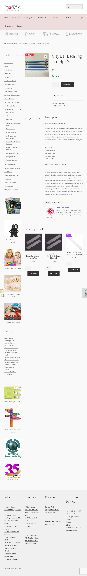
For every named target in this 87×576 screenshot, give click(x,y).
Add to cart (67, 84)
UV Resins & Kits (9, 374)
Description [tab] (29, 119)
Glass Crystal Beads (11, 348)
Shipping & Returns (52, 510)
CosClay (9, 119)
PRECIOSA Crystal (10, 165)
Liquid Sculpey (11, 132)
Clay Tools (25, 43)
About (48, 202)
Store (6, 18)
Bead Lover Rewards (32, 535)
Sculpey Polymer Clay (11, 362)
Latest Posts (56, 202)
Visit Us (68, 522)
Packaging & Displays (11, 102)
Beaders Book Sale (31, 510)
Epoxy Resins (8, 345)
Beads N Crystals (63, 207)
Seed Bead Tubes (10, 365)
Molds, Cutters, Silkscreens (11, 137)
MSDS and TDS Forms (12, 542)
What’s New (16, 18)
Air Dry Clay (10, 112)
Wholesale (54, 18)
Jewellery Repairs (72, 530)
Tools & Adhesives (10, 183)
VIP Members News (32, 538)
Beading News (29, 18)
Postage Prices (50, 524)
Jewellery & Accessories (12, 95)
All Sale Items (30, 507)
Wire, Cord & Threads (11, 190)
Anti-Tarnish (8, 338)
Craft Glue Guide (10, 515)
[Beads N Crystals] (50, 211)
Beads (6, 66)
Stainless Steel (9, 367)
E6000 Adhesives (9, 343)
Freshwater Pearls (10, 81)
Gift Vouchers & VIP (10, 91)
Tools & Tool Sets (10, 372)
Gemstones (8, 88)
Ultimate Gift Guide (11, 559)
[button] (45, 56)
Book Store (8, 70)
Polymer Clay (16, 43)
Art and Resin (8, 63)
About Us (69, 519)
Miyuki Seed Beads (10, 350)
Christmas (7, 74)
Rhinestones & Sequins (12, 168)
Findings (7, 77)
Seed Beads (8, 172)
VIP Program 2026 (31, 541)
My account (8, 26)
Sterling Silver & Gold (11, 175)
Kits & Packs (10, 129)
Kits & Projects (9, 99)
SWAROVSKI (8, 179)
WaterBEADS (8, 186)
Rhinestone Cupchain (11, 360)
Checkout (19, 26)
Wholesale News (31, 543)
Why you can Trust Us (73, 527)
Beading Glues (9, 341)
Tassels (7, 369)
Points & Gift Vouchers (53, 521)
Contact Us (42, 18)
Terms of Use (50, 512)
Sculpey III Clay (11, 157)
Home (9, 43)
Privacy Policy (50, 507)
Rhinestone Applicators (12, 357)
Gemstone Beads (10, 84)
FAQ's (68, 525)
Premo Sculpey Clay (12, 153)
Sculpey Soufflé (11, 160)
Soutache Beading (11, 545)
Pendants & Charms (11, 106)
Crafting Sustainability (12, 518)
